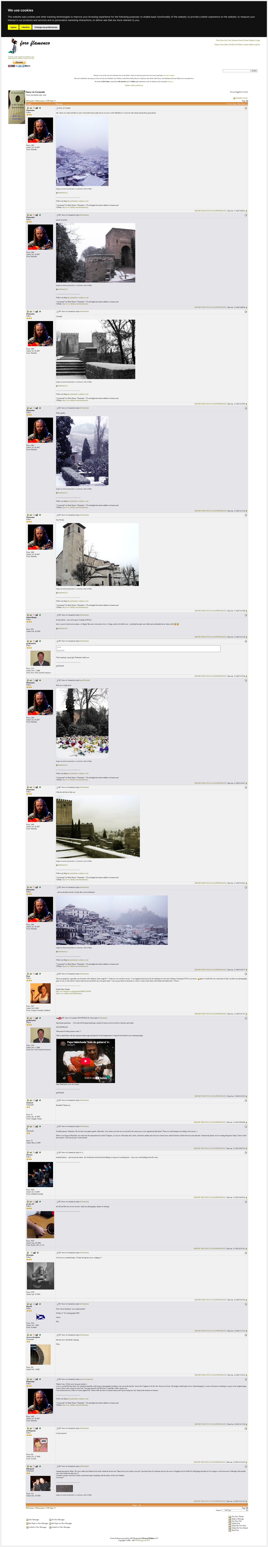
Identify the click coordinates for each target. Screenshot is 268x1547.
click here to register (168, 75)
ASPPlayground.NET (142, 1540)
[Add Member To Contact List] (36, 108)
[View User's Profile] (27, 108)
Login (258, 40)
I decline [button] (25, 27)
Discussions (40, 101)
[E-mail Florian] (31, 1152)
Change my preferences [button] (45, 27)
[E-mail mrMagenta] (31, 1428)
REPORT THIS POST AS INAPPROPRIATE (210, 211)
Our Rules (238, 45)
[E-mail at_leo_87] (31, 1201)
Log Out (257, 45)
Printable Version (241, 98)
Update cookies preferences (134, 85)
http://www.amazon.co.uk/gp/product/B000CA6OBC (73, 991)
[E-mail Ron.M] (31, 1304)
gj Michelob (85, 680)
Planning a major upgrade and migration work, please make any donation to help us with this (21, 57)
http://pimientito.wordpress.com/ (77, 201)
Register (252, 40)
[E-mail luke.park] (31, 1466)
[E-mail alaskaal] (31, 1100)
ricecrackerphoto (86, 1379)
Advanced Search (237, 40)
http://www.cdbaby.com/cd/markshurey (75, 207)
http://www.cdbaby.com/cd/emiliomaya (69, 993)
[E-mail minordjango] (31, 615)
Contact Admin (248, 45)
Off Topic (50, 101)
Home (246, 40)
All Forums (30, 101)
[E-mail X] (31, 1126)
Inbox (227, 45)
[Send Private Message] (34, 108)
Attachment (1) (62, 193)
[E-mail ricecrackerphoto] (31, 1335)
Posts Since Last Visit (223, 40)
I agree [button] (13, 27)
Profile (232, 45)
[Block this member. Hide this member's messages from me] (40, 108)
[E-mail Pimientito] (31, 108)
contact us (170, 81)
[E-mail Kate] (31, 973)
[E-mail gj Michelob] (31, 641)
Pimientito (84, 215)
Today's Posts (219, 45)
